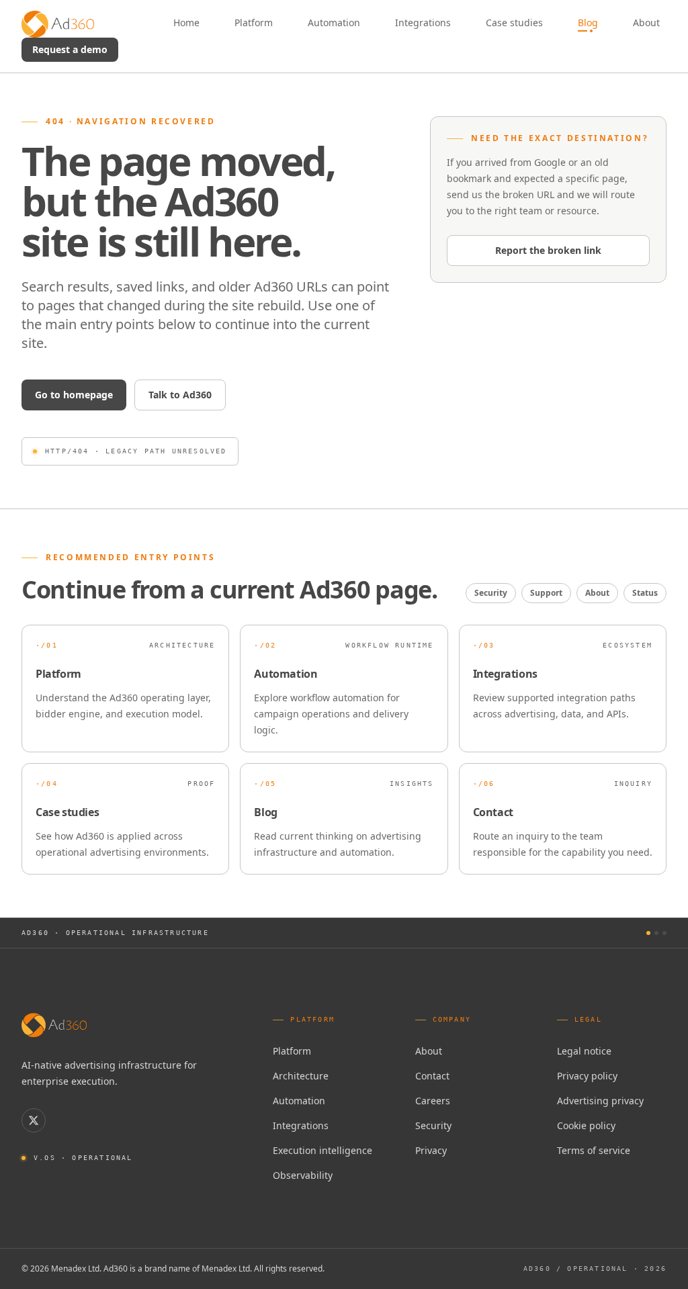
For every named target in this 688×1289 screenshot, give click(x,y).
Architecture (301, 1075)
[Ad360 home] (54, 1025)
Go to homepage (74, 394)
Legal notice (584, 1050)
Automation (299, 1100)
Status (645, 592)
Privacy (431, 1150)
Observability (303, 1175)
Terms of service (593, 1150)
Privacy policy (587, 1075)
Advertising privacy (600, 1100)
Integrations (301, 1125)
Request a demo (70, 49)
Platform (292, 1050)
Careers (432, 1100)
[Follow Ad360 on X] (34, 1120)
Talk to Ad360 (180, 394)
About (597, 592)
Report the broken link (548, 250)
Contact (432, 1075)
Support (546, 592)
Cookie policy (586, 1125)
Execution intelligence (322, 1150)
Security (490, 592)
